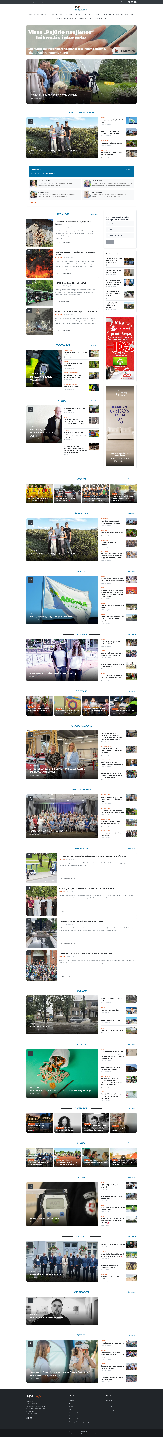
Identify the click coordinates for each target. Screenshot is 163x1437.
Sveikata (62, 14)
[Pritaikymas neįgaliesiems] (135, 2)
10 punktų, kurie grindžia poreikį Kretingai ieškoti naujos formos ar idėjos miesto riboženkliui (95, 1128)
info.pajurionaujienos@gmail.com (35, 1408)
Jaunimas (97, 14)
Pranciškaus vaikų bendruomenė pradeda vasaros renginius (86, 954)
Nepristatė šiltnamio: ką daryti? (112, 1030)
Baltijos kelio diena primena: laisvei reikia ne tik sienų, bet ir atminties (75, 435)
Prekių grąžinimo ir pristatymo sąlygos (79, 1422)
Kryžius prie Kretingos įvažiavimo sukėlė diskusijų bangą (114, 260)
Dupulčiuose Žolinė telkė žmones (112, 1343)
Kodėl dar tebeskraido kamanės (112, 143)
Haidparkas (83, 18)
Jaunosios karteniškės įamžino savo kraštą (52, 674)
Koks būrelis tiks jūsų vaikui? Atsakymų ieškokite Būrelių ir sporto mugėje (94, 711)
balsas (110, 242)
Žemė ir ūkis (87, 14)
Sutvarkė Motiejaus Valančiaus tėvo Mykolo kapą (81, 921)
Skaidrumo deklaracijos (75, 1419)
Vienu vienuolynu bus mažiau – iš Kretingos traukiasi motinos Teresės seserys (94, 856)
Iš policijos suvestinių (36, 373)
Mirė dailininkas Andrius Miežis (46, 1318)
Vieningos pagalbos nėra (110, 1010)
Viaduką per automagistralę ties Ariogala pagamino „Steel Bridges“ (112, 619)
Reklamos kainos (92, 2)
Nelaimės (66, 361)
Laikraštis (120, 2)
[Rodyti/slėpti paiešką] (135, 8)
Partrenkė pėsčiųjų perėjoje (110, 1020)
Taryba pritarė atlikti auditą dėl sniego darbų (76, 312)
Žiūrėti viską (128, 169)
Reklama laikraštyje (110, 1407)
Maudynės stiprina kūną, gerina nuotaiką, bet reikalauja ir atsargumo (112, 1096)
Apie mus (74, 2)
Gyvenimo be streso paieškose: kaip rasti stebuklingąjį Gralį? (113, 282)
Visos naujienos (34, 14)
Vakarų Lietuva (34, 765)
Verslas (54, 14)
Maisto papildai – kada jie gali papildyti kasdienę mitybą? (60, 1091)
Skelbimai (102, 2)
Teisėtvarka (129, 14)
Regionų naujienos (70, 18)
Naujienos (32, 1271)
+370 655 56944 (41, 1406)
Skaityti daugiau (34, 202)
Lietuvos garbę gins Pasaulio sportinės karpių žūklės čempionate (122, 499)
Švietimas (78, 14)
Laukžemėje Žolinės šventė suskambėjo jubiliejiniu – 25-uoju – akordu (112, 1355)
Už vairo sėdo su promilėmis (44, 1219)
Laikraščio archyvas (110, 1401)
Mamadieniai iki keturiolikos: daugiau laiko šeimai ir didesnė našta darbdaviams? (112, 775)
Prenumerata (111, 2)
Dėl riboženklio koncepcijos (65, 1130)
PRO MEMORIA (33, 1314)
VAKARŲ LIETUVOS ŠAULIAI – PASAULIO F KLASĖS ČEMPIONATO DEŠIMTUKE (111, 751)
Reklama (71, 1410)
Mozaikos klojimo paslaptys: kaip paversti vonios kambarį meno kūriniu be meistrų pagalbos (112, 556)
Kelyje (31, 1215)
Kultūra (69, 14)
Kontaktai (82, 2)
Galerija (91, 18)
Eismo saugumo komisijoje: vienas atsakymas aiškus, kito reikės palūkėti (112, 1221)
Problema (32, 1023)
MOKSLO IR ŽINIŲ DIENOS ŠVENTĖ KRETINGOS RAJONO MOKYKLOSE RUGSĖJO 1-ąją (38, 711)
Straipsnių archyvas (110, 1410)
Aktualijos (45, 14)
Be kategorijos (34, 1087)
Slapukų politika (73, 1416)
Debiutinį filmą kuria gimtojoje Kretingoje (54, 95)
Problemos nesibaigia (41, 1027)
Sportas (59, 18)
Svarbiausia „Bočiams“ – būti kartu (48, 831)
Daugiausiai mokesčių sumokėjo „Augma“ (50, 617)
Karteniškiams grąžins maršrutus (70, 283)
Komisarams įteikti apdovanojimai (113, 1244)
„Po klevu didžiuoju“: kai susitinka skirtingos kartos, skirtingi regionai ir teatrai (74, 422)
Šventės (31, 1369)
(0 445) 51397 (32, 1406)
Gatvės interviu (101, 18)
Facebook (71, 1401)
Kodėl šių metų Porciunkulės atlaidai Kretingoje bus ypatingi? (86, 889)
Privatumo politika (74, 1413)
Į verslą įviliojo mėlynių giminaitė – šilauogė (53, 151)
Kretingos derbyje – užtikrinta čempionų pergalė (113, 293)
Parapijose (119, 14)
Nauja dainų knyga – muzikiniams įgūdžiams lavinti (41, 433)
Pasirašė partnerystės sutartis (46, 1275)
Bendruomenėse (109, 14)
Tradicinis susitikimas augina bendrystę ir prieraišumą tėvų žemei (111, 799)
